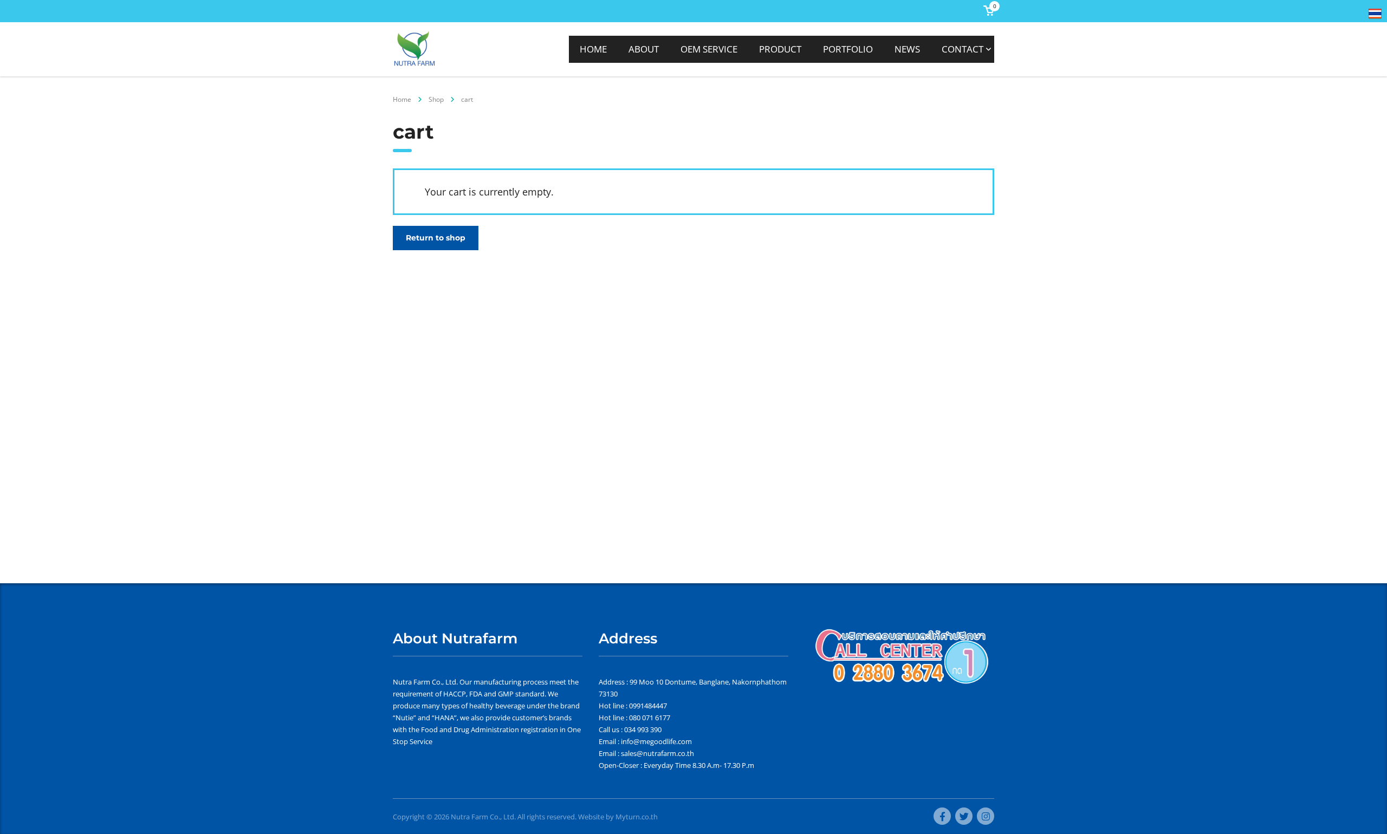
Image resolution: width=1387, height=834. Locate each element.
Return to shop (435, 238)
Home (402, 99)
